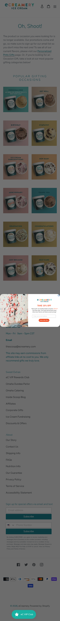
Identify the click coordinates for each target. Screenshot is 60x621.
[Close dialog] (58, 295)
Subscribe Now (44, 320)
